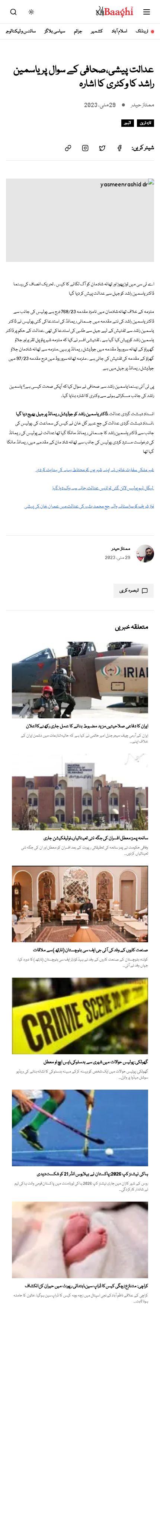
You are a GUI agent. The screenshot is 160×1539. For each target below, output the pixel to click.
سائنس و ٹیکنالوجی (20, 31)
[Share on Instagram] (85, 148)
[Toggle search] (13, 11)
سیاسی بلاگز (55, 31)
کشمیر (97, 31)
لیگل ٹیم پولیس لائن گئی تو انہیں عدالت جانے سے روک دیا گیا (103, 488)
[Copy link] (68, 148)
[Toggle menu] (146, 11)
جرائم (78, 31)
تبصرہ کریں (129, 590)
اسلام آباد (119, 31)
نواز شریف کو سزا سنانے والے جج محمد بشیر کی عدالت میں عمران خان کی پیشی (89, 506)
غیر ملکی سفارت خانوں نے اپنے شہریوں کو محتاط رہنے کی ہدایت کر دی (94, 470)
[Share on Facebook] (119, 148)
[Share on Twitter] (102, 148)
